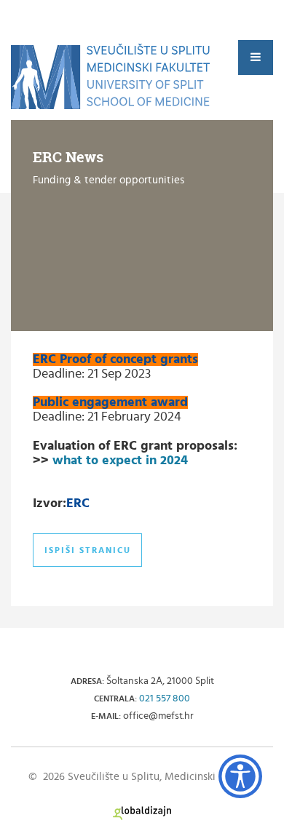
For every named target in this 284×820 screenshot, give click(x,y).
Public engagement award (110, 402)
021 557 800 (164, 698)
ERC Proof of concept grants (115, 359)
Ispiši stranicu (87, 550)
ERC (78, 503)
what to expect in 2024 (120, 460)
